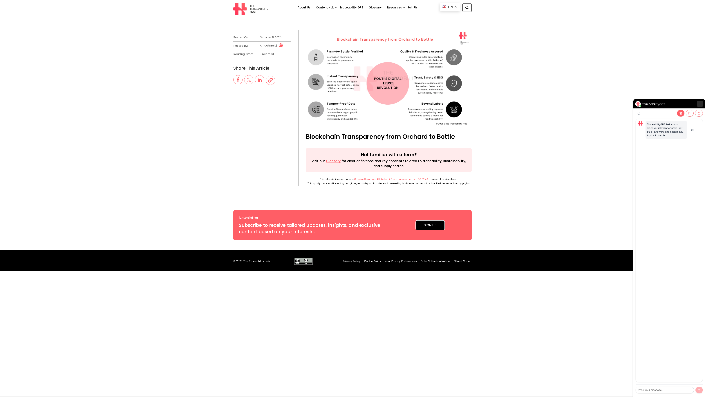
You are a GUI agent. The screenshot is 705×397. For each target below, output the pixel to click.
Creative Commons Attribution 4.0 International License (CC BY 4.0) (392, 179)
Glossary (375, 7)
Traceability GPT (351, 7)
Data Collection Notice (435, 261)
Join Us (412, 7)
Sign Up (430, 225)
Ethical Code (462, 261)
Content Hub (325, 7)
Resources (394, 7)
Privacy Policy (351, 261)
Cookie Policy (372, 261)
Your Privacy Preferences (401, 261)
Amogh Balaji (268, 45)
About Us (304, 7)
